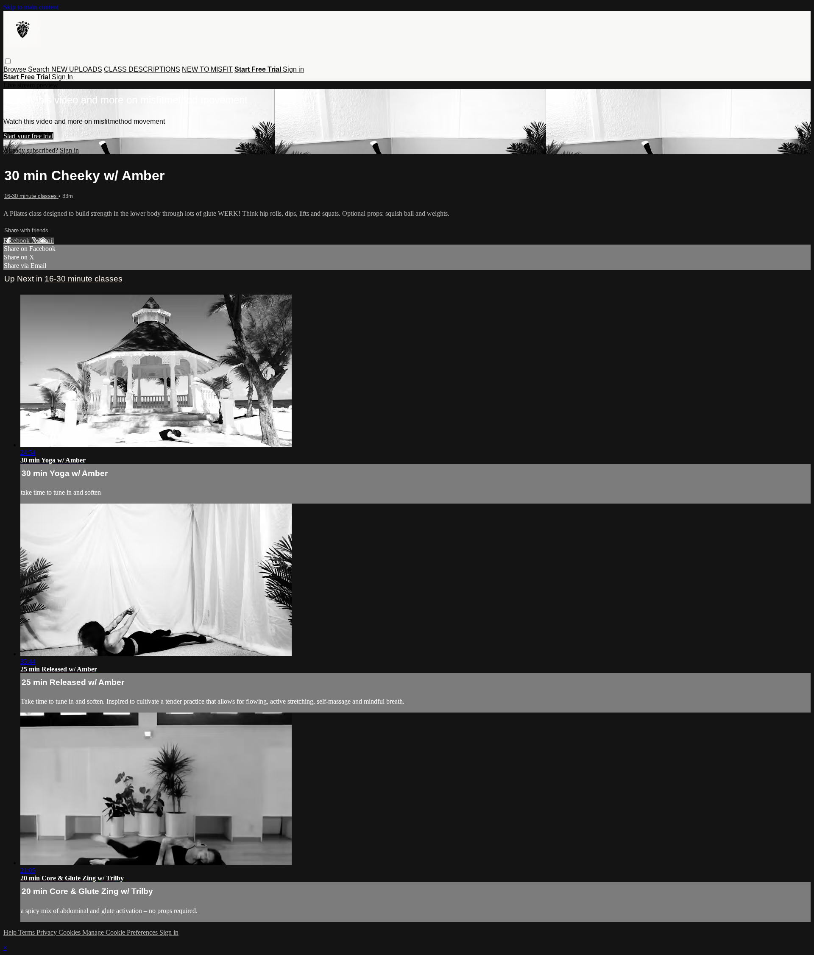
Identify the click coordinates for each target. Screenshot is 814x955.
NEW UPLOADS (76, 69)
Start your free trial (28, 135)
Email (46, 240)
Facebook (17, 240)
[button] (8, 61)
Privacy (47, 932)
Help (10, 932)
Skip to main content (31, 7)
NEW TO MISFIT (207, 69)
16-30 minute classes (31, 196)
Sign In (62, 77)
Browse (15, 69)
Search (39, 69)
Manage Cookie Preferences (120, 932)
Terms (27, 932)
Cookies (70, 932)
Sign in (293, 69)
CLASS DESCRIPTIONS (142, 69)
